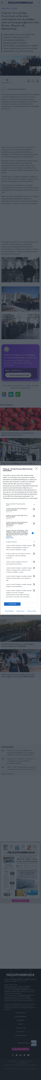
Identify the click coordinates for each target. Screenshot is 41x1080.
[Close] (37, 469)
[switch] (33, 509)
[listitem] (20, 504)
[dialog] (20, 540)
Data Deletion (9, 611)
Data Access (20, 611)
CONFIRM (12, 604)
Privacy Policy (31, 611)
